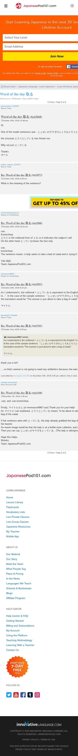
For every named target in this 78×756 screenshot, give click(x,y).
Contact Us (12, 650)
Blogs (9, 593)
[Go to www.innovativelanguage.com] (39, 723)
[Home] (36, 9)
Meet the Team (14, 563)
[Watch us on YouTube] (16, 695)
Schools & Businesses (18, 588)
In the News (13, 578)
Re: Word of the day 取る (16, 175)
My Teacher (13, 531)
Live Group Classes (17, 521)
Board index (10, 86)
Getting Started (15, 620)
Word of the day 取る (16, 94)
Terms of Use (40, 73)
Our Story (11, 559)
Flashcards (12, 507)
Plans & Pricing (14, 573)
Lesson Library (14, 502)
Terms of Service (46, 749)
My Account (12, 630)
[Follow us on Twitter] (9, 695)
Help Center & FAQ (17, 615)
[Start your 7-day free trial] (17, 667)
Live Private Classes (17, 516)
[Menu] (6, 6)
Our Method (13, 554)
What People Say (16, 568)
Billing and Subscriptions (20, 625)
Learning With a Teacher (20, 645)
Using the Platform (16, 635)
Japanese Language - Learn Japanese (36, 86)
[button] (72, 6)
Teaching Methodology (19, 640)
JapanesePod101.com (49, 734)
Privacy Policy (53, 73)
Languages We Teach (18, 583)
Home (9, 497)
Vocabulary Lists (15, 512)
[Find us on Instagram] (37, 695)
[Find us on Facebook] (23, 695)
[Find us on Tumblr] (30, 695)
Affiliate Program (15, 598)
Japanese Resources (18, 526)
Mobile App (12, 536)
